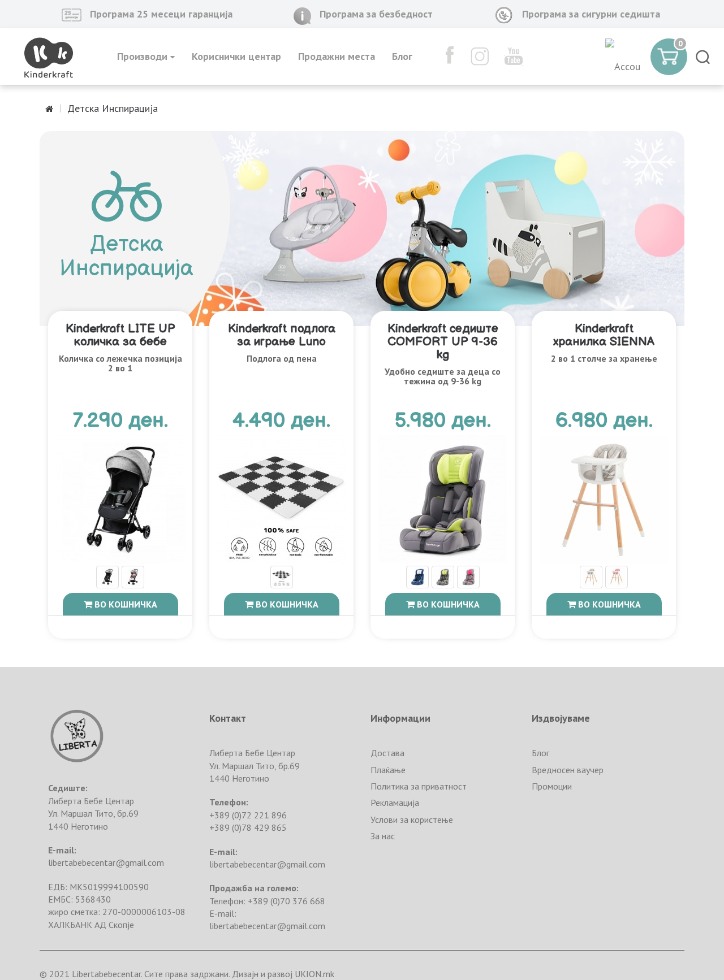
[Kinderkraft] (48, 56)
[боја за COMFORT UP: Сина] (417, 577)
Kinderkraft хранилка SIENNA (603, 335)
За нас (382, 836)
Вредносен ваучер (568, 769)
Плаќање (388, 769)
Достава (387, 752)
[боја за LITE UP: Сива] (107, 577)
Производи (143, 56)
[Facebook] (444, 56)
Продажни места (336, 56)
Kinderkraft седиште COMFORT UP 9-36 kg (442, 342)
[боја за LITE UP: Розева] (133, 577)
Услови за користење (411, 819)
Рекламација (394, 802)
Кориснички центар (236, 56)
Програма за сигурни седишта (591, 13)
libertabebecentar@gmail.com (106, 862)
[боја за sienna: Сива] (591, 577)
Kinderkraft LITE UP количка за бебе (120, 335)
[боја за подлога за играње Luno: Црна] (281, 577)
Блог (402, 56)
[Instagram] (474, 56)
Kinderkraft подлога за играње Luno (281, 335)
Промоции (552, 786)
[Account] (623, 56)
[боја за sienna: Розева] (616, 577)
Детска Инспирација (112, 108)
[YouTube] (508, 56)
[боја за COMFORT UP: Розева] (468, 577)
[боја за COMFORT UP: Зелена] (443, 577)
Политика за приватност (418, 786)
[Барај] (703, 57)
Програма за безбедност (376, 13)
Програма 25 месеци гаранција (161, 13)
